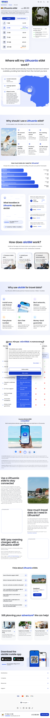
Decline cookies (25, 369)
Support (3, 688)
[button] (15, 23)
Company (3, 678)
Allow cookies (25, 373)
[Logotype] (4, 2)
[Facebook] (17, 708)
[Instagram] (29, 708)
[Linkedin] (23, 708)
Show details (36, 363)
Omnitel (8, 80)
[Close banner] (40, 344)
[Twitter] (20, 708)
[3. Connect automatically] (41, 260)
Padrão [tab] (8, 18)
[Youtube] (26, 708)
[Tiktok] (32, 708)
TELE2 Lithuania (10, 81)
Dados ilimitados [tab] (21, 18)
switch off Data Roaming (13, 556)
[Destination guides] (25, 630)
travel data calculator (32, 533)
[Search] (44, 2)
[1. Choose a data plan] (8, 260)
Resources (3, 683)
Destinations (4, 5)
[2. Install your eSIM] (25, 260)
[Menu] (48, 2)
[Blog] (8, 630)
